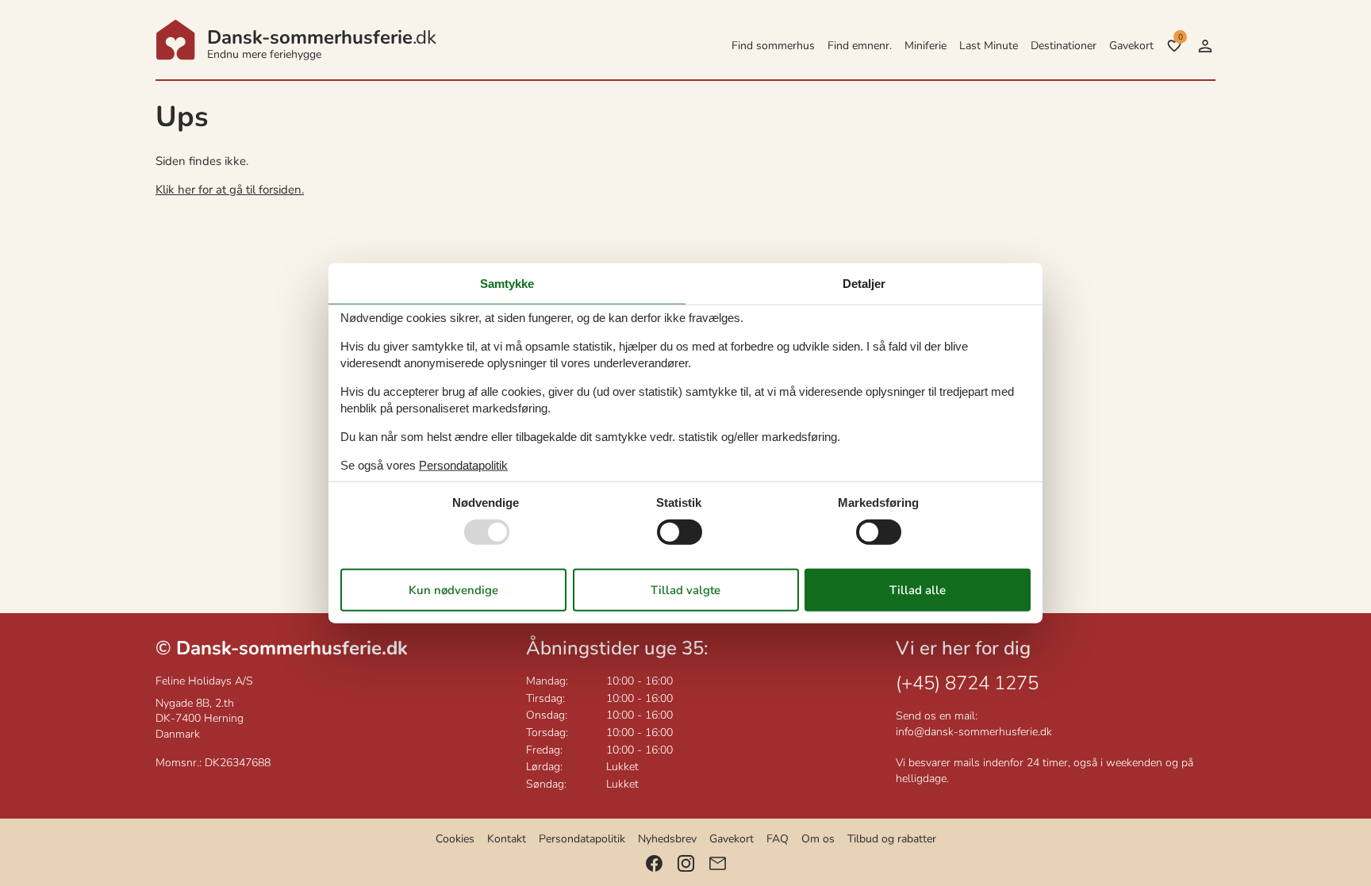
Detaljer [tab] (864, 283)
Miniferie (925, 45)
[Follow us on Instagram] (686, 863)
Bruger (1205, 46)
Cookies (455, 838)
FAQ (777, 838)
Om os (818, 838)
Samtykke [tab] (507, 283)
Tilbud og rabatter (891, 838)
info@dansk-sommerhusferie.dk (974, 731)
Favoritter (1180, 37)
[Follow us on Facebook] (654, 863)
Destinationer (1063, 45)
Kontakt (506, 838)
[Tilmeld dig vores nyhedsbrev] (718, 863)
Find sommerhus (773, 45)
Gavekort (1131, 45)
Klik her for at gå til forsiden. (230, 190)
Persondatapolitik (582, 838)
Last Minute (988, 45)
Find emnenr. (860, 45)
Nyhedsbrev (667, 838)
